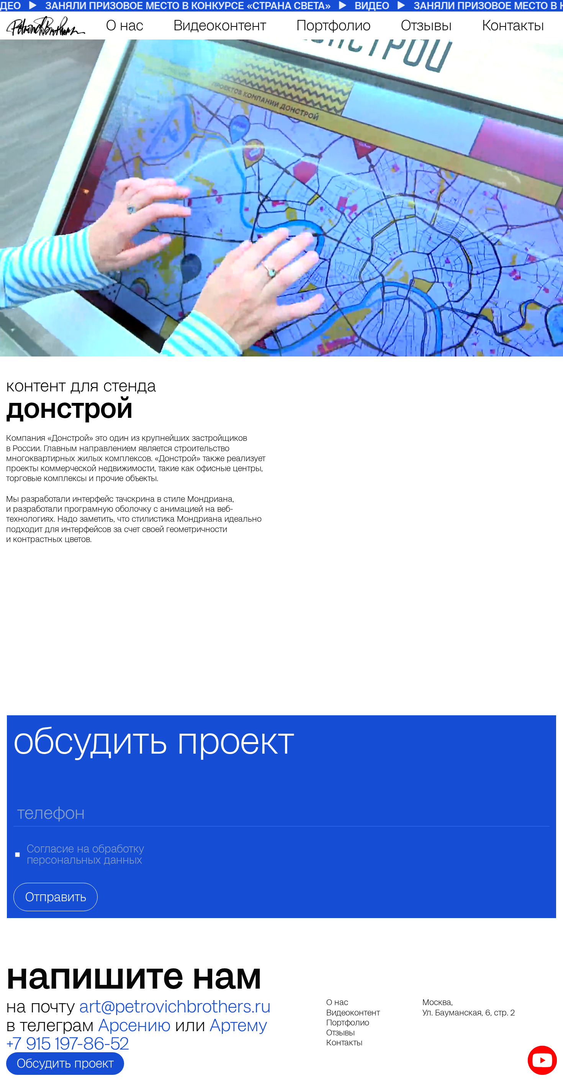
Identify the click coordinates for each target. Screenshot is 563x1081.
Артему (238, 1025)
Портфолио (333, 25)
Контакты (513, 25)
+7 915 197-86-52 (67, 1043)
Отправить (55, 897)
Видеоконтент (219, 25)
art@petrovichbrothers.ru (175, 1006)
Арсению (134, 1025)
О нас (124, 25)
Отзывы (426, 25)
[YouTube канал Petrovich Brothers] (542, 1060)
